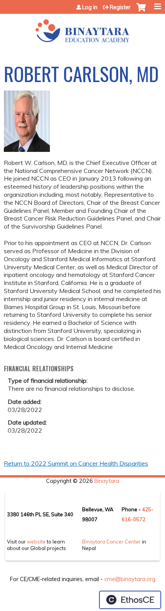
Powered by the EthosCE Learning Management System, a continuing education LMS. (130, 600)
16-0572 (135, 519)
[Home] (82, 28)
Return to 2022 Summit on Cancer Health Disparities (76, 463)
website (36, 542)
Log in (89, 7)
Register (120, 7)
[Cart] (141, 11)
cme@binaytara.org (129, 579)
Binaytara (106, 481)
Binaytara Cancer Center (111, 542)
